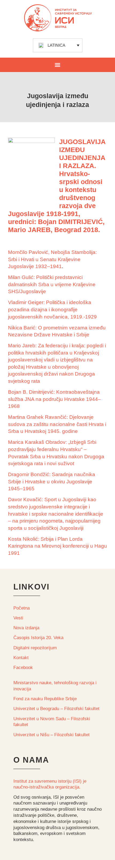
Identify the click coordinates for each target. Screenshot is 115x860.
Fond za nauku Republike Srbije (45, 698)
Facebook (23, 667)
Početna (21, 608)
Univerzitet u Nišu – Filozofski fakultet (51, 734)
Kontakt (21, 657)
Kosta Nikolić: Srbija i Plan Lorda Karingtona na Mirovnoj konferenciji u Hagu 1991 (57, 546)
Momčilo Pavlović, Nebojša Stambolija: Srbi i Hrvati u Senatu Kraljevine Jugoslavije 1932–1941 (52, 259)
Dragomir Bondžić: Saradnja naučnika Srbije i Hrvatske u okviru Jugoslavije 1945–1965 (51, 481)
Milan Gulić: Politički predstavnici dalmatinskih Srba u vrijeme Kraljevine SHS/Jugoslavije (51, 284)
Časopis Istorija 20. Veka (38, 637)
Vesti (18, 617)
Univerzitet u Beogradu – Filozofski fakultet (56, 708)
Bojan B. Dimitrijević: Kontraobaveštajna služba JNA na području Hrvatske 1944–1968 (54, 399)
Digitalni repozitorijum (35, 647)
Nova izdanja (26, 627)
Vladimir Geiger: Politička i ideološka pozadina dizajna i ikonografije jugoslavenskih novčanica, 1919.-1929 (52, 309)
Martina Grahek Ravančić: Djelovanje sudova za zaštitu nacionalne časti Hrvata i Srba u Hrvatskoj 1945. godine (57, 424)
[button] (57, 64)
